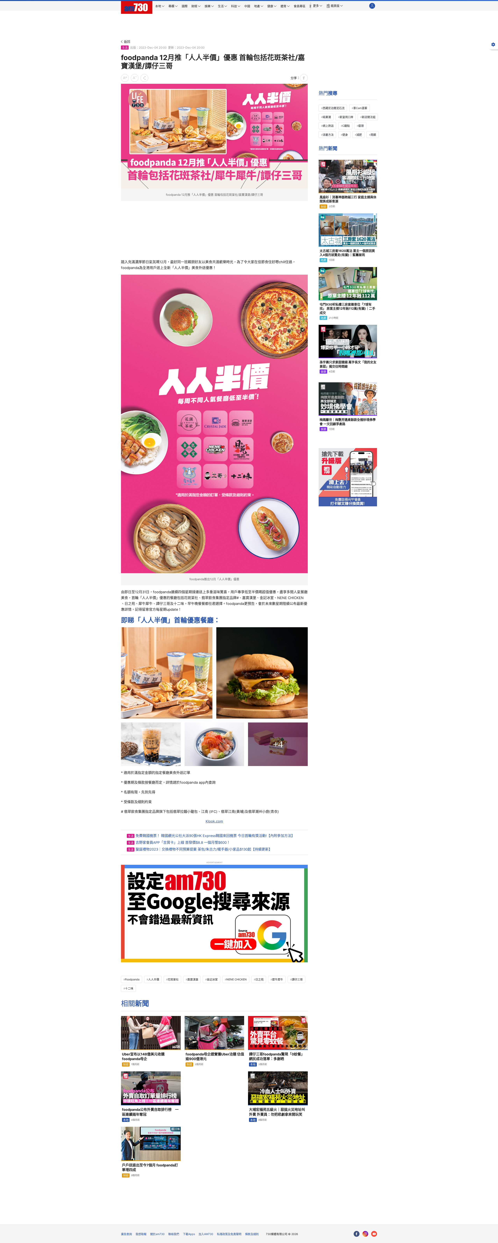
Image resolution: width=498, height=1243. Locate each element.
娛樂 (323, 371)
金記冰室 (212, 979)
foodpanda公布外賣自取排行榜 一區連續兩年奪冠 (150, 1112)
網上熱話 (328, 125)
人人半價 (153, 979)
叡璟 (361, 125)
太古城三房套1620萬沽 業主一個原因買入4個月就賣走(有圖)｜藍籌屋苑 (347, 253)
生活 (125, 47)
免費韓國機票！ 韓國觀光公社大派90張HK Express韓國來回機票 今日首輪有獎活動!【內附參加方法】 (215, 836)
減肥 (359, 134)
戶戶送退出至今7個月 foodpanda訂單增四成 (150, 1167)
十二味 (129, 988)
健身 (345, 134)
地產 (323, 260)
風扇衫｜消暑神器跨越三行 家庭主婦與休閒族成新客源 (348, 199)
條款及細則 (252, 1234)
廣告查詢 (126, 1234)
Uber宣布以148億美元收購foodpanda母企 (143, 1056)
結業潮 (327, 117)
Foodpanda (132, 979)
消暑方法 (328, 134)
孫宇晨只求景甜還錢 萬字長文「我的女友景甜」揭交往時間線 (348, 364)
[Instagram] (365, 1234)
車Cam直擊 (360, 108)
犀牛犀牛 (277, 979)
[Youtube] (374, 1234)
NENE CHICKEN (236, 979)
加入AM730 (206, 1234)
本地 (253, 1064)
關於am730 (157, 1234)
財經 (126, 1064)
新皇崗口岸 (346, 117)
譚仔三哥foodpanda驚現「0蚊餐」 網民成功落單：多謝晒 (276, 1056)
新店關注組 (368, 117)
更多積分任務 (269, 1218)
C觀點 (346, 125)
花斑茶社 (173, 979)
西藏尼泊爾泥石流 (334, 108)
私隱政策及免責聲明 (229, 1234)
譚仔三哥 (297, 979)
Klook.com (214, 821)
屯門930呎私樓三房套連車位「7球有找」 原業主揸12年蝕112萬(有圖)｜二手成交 (347, 308)
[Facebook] (356, 1234)
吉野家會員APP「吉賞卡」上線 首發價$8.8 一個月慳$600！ (183, 842)
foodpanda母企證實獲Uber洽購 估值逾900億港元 (215, 1056)
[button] (317, 6)
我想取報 (141, 1234)
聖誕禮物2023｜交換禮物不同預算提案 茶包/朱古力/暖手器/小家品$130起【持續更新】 (204, 849)
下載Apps (189, 1234)
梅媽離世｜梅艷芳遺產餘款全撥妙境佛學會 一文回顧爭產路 (348, 422)
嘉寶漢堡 (192, 979)
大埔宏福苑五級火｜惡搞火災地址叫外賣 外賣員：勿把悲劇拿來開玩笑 (277, 1112)
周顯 (373, 134)
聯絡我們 (173, 1234)
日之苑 (259, 979)
